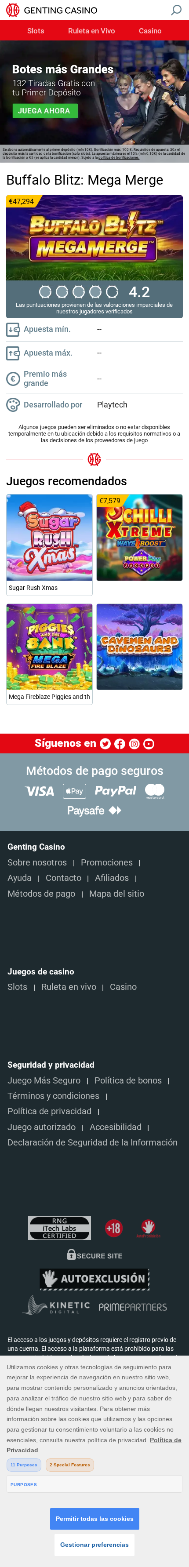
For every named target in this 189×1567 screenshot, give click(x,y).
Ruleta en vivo (68, 987)
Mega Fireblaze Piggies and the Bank (49, 696)
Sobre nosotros (37, 863)
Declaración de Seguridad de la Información (92, 1143)
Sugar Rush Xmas (33, 587)
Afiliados (112, 878)
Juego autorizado (41, 1127)
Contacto (63, 878)
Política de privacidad (49, 1111)
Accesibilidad (116, 1127)
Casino (150, 31)
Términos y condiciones (53, 1096)
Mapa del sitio (116, 894)
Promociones (107, 863)
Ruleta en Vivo (91, 31)
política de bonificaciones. (118, 158)
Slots (35, 31)
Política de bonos (128, 1081)
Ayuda (19, 878)
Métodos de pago (41, 894)
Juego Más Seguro (43, 1081)
